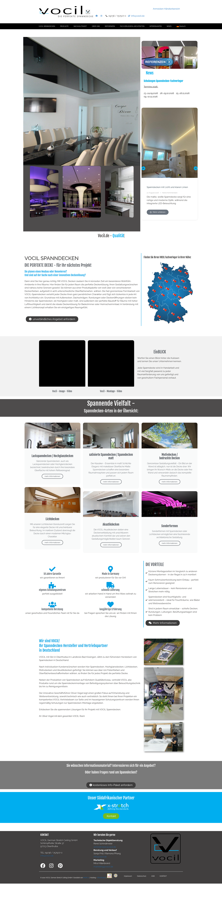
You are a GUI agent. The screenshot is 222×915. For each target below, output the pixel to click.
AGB (153, 876)
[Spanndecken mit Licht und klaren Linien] (170, 143)
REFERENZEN (110, 26)
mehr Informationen (52, 476)
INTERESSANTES (156, 26)
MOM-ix (86, 877)
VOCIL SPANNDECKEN (47, 26)
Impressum (128, 876)
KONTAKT (163, 876)
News (150, 73)
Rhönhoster (101, 877)
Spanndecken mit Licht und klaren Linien (167, 187)
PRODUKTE (64, 26)
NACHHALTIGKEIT (80, 26)
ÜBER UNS (96, 26)
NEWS (169, 26)
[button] (78, 218)
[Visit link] (170, 90)
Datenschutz (141, 876)
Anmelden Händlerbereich (166, 8)
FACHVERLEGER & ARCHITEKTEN (132, 26)
